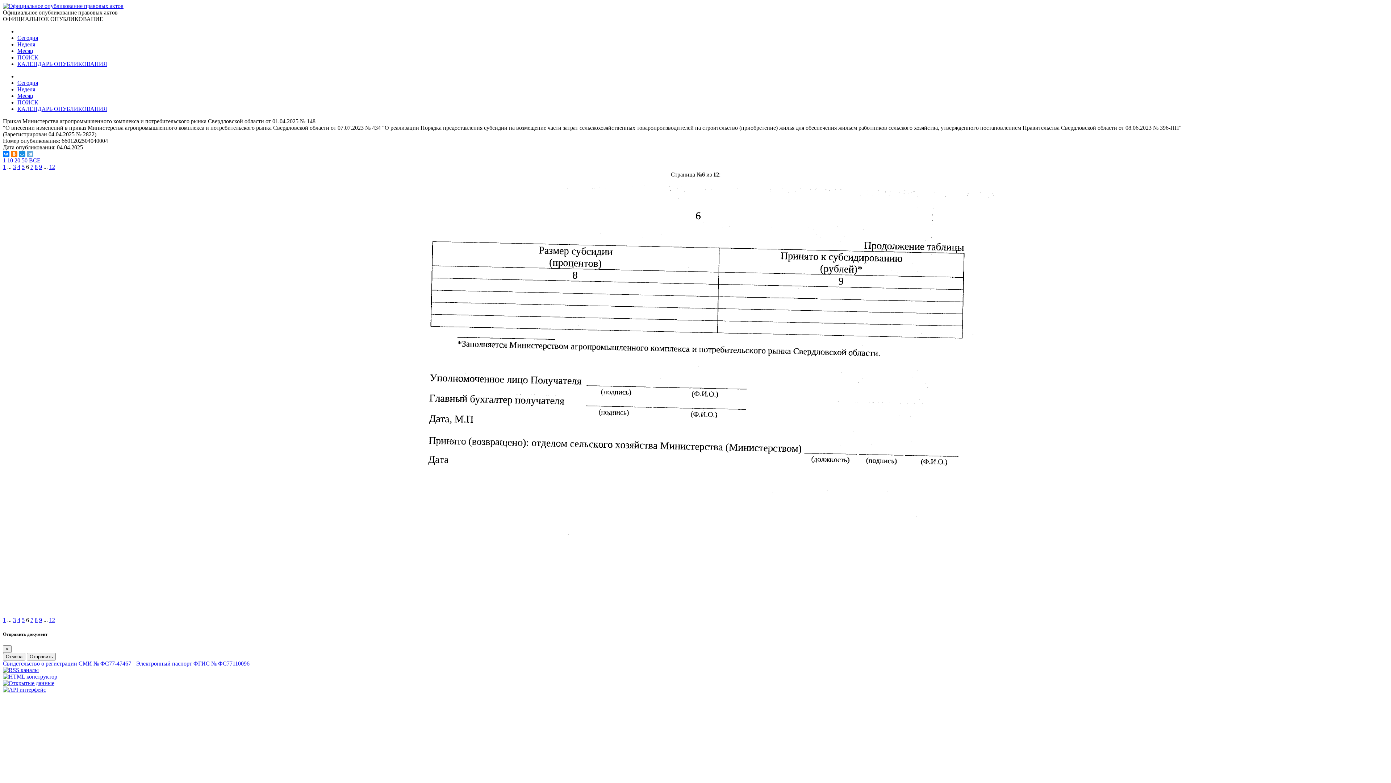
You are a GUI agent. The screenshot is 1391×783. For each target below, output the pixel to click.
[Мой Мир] (22, 154)
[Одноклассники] (14, 154)
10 (10, 160)
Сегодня (27, 38)
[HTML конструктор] (30, 677)
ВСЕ (35, 160)
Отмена (14, 656)
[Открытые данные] (28, 683)
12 (52, 167)
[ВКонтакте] (6, 154)
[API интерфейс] (24, 690)
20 (17, 160)
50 (25, 160)
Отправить (41, 656)
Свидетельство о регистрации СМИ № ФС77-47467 (67, 663)
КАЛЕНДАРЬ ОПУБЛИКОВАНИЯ (62, 64)
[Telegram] (30, 154)
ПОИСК (27, 57)
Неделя (26, 44)
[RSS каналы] (21, 670)
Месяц (25, 51)
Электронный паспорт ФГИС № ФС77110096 (193, 663)
